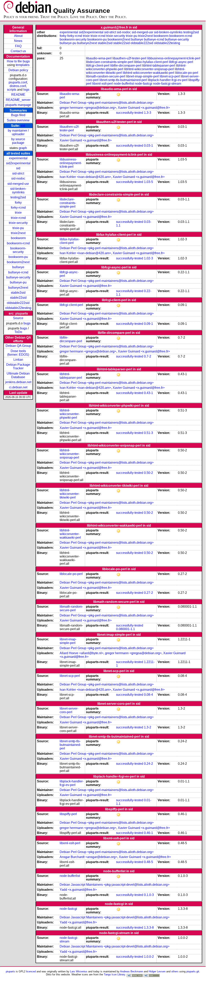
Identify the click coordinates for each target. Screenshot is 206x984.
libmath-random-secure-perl (105, 76)
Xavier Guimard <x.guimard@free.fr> (144, 107)
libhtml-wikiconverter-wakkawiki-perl (148, 72)
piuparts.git (192, 971)
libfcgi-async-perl (181, 62)
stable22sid (18, 297)
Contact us (18, 51)
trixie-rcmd (18, 217)
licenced (31, 971)
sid (23, 125)
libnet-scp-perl (170, 76)
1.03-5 (148, 182)
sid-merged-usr (18, 183)
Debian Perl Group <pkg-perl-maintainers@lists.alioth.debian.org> (107, 102)
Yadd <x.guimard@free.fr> (78, 889)
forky (18, 202)
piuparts (10, 971)
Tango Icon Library (114, 974)
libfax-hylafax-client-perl (151, 62)
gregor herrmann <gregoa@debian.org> (88, 107)
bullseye (18, 267)
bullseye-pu (18, 282)
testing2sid (18, 197)
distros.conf (18, 86)
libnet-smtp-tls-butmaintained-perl (123, 80)
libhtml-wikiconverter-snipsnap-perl (149, 69)
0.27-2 (148, 592)
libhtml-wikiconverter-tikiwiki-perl (70, 493)
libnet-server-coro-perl (69, 710)
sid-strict (18, 173)
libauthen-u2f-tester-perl (129, 58)
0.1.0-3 (149, 895)
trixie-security (18, 222)
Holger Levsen (157, 971)
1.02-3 (148, 258)
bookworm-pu (18, 257)
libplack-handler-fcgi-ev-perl (168, 80)
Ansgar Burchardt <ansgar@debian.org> (88, 857)
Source (18, 318)
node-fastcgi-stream (167, 83)
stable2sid (18, 292)
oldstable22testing (18, 308)
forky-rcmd (18, 207)
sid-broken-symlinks (18, 190)
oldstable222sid (18, 303)
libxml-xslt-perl (102, 83)
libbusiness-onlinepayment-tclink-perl (173, 58)
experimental (18, 158)
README (18, 94)
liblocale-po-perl (186, 72)
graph (23, 148)
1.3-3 (147, 112)
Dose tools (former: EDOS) (18, 352)
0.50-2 (148, 472)
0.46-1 (148, 833)
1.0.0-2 (149, 956)
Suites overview (18, 120)
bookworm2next (18, 262)
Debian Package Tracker (18, 366)
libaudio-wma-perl (99, 58)
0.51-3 (148, 433)
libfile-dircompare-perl (125, 65)
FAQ (18, 46)
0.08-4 (148, 694)
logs (26, 89)
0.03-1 (148, 145)
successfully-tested (129, 112)
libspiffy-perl (68, 814)
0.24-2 (148, 763)
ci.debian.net (18, 387)
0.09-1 (148, 323)
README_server (18, 100)
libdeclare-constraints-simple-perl (109, 62)
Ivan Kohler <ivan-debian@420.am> (85, 177)
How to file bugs (18, 61)
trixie (18, 212)
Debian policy (18, 70)
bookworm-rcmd (18, 243)
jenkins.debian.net (18, 382)
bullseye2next (18, 287)
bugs (27, 323)
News (18, 41)
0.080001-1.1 (125, 629)
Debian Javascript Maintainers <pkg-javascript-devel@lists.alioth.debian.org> (114, 884)
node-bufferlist (124, 83)
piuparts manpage (18, 105)
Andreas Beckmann (131, 971)
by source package (18, 140)
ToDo (18, 332)
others (174, 971)
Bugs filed (18, 115)
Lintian (18, 359)
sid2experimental (18, 163)
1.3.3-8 (149, 927)
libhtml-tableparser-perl (158, 65)
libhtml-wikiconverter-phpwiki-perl (70, 414)
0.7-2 (147, 356)
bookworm (18, 238)
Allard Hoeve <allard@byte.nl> (81, 653)
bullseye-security (18, 277)
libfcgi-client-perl (97, 65)
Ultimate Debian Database (18, 375)
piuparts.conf (18, 82)
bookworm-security (18, 250)
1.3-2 (147, 727)
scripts (11, 89)
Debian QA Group (18, 345)
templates (23, 65)
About (18, 36)
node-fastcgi (143, 83)
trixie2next (18, 233)
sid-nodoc (18, 178)
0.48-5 (148, 862)
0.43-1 (148, 393)
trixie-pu (18, 228)
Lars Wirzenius (78, 971)
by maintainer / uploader (18, 132)
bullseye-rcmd (18, 272)
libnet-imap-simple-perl (142, 76)
